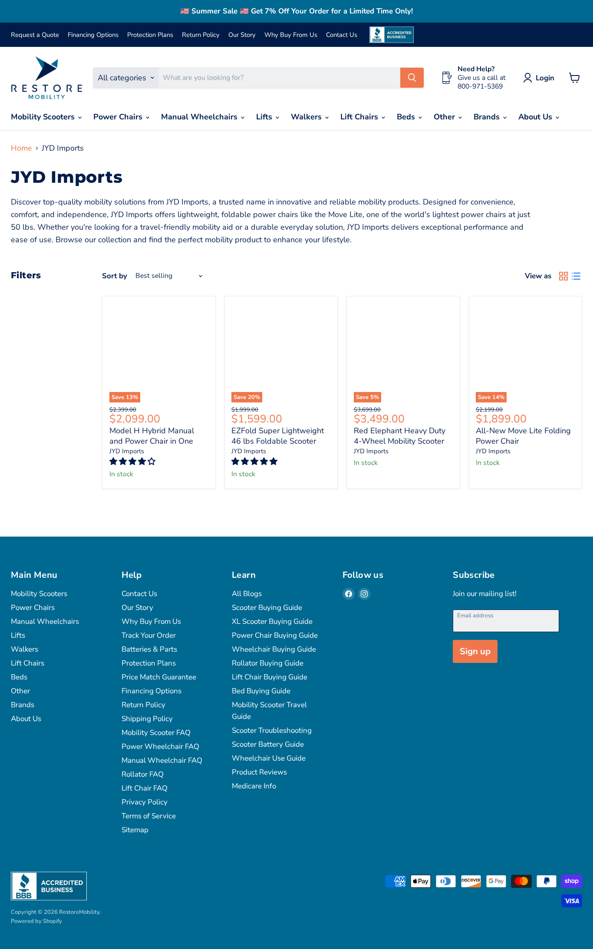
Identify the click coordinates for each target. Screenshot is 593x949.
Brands (488, 117)
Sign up (475, 651)
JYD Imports (126, 451)
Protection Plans (150, 35)
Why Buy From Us (290, 35)
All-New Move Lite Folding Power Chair (523, 435)
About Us (536, 117)
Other (445, 117)
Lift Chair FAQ (145, 788)
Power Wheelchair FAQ (160, 746)
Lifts (265, 117)
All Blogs (247, 594)
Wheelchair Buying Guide (274, 649)
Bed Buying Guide (261, 691)
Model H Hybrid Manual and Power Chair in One (151, 435)
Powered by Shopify (36, 921)
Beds (407, 117)
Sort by (114, 276)
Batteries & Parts (149, 649)
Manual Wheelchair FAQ (162, 760)
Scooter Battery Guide (268, 744)
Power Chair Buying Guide (275, 635)
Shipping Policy (147, 719)
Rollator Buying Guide (267, 663)
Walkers (307, 117)
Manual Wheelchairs (200, 117)
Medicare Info (254, 786)
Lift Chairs (360, 117)
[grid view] (563, 276)
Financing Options (93, 35)
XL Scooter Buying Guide (272, 621)
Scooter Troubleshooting (272, 730)
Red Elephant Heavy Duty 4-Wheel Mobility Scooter (399, 435)
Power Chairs (119, 117)
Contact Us (341, 35)
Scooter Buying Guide (267, 608)
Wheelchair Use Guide (269, 758)
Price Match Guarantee (159, 677)
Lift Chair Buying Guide (269, 677)
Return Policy (201, 35)
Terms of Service (149, 816)
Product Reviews (259, 772)
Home (21, 148)
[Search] (412, 78)
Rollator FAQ (143, 774)
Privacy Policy (145, 802)
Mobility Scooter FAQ (156, 733)
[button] (133, 461)
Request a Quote (35, 35)
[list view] (576, 276)
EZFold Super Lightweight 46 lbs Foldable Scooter (277, 435)
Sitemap (135, 830)
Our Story (242, 35)
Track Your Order (149, 635)
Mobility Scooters (44, 117)
